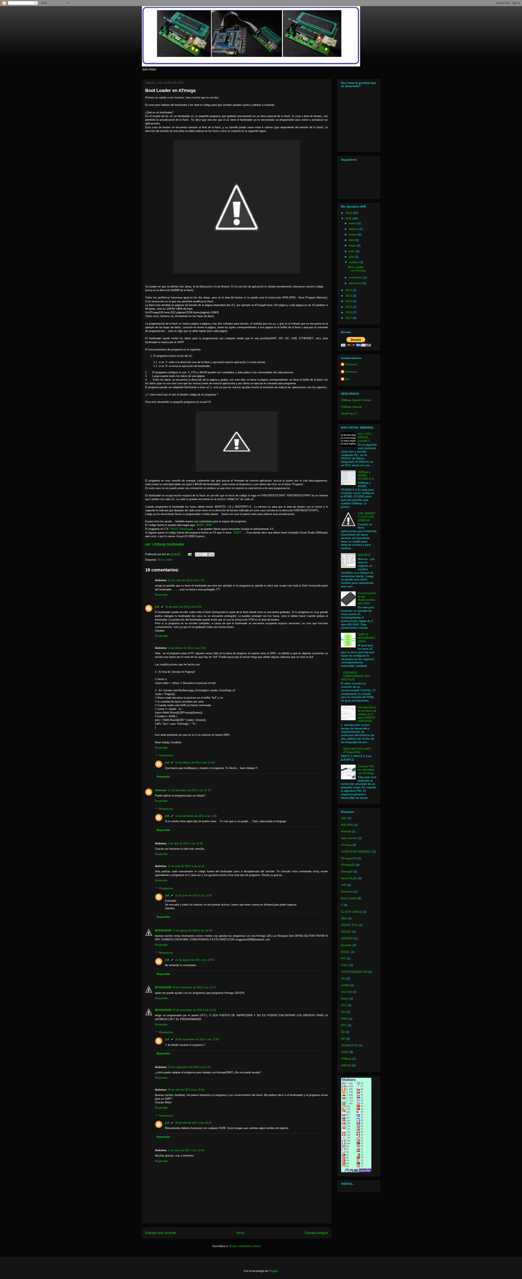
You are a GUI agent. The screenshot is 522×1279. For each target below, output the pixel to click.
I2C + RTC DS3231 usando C (365, 437)
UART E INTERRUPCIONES (366, 638)
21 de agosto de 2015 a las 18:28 (192, 930)
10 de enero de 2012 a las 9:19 (183, 606)
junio (352, 251)
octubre (354, 262)
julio (352, 256)
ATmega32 (348, 864)
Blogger (273, 1270)
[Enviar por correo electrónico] (197, 554)
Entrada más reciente (160, 1233)
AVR (343, 885)
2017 (349, 317)
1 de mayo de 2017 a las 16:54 (186, 1150)
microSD (346, 991)
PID (343, 1012)
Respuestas (166, 755)
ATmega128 (349, 858)
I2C (343, 978)
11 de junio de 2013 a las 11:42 (186, 866)
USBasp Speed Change (356, 400)
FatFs (344, 965)
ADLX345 (347, 824)
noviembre (356, 277)
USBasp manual (351, 406)
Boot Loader (165, 559)
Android (346, 831)
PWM (344, 1018)
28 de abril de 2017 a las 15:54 (186, 1089)
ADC (344, 818)
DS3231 (346, 931)
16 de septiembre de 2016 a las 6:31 (189, 1067)
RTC (344, 1025)
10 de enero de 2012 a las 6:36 (186, 580)
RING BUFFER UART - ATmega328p (358, 750)
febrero (354, 229)
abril (352, 240)
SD (343, 1032)
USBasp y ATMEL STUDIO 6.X (366, 475)
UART (345, 1052)
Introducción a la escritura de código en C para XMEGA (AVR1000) (367, 714)
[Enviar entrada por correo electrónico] (189, 554)
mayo (353, 245)
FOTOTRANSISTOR (354, 971)
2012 (349, 290)
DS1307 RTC (349, 925)
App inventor (349, 838)
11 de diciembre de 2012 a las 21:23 (189, 790)
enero (353, 223)
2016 (349, 312)
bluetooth (347, 891)
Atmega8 (347, 871)
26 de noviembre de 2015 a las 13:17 (194, 987)
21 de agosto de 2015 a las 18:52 (195, 959)
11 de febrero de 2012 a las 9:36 (187, 647)
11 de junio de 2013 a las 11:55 (193, 895)
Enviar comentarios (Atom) (245, 1246)
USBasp (346, 1058)
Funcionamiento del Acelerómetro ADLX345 (367, 598)
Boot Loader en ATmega (357, 268)
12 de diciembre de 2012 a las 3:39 (196, 815)
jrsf (157, 606)
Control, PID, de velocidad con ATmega (366, 770)
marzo (353, 234)
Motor (344, 998)
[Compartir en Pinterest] (212, 554)
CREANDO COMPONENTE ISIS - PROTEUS (356, 676)
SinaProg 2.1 (349, 413)
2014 (349, 301)
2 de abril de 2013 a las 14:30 (185, 843)
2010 (349, 212)
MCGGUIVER (163, 930)
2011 (348, 218)
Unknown (161, 790)
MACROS (364, 555)
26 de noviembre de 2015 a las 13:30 (197, 1039)
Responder (161, 594)
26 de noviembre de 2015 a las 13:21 (194, 1010)
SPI (343, 1038)
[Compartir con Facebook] (209, 554)
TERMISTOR (349, 1045)
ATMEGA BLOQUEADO (356, 851)
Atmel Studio (349, 878)
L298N (345, 985)
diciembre (355, 283)
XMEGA (346, 1065)
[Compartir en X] (205, 554)
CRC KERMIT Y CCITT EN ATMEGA (367, 517)
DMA (344, 918)
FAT (343, 958)
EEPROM (347, 938)
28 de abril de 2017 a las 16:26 (193, 1122)
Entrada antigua (316, 1233)
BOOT (237, 532)
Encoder (346, 945)
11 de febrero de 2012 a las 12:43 (195, 762)
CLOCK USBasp (351, 911)
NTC (344, 1005)
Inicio (240, 1233)
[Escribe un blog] (201, 554)
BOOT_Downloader (182, 528)
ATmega (346, 844)
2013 (349, 295)
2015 (349, 306)
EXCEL (345, 951)
